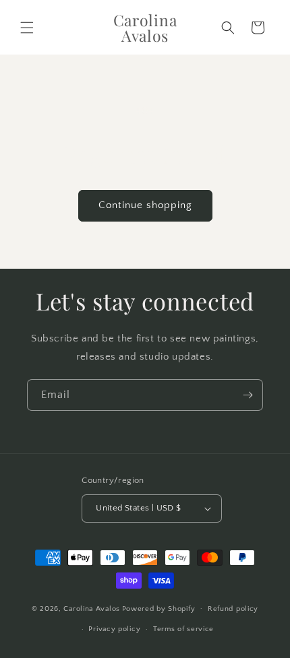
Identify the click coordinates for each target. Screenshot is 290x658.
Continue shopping (145, 205)
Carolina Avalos (91, 608)
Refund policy (233, 609)
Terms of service (183, 629)
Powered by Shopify (159, 608)
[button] (27, 27)
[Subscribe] (247, 395)
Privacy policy (114, 629)
